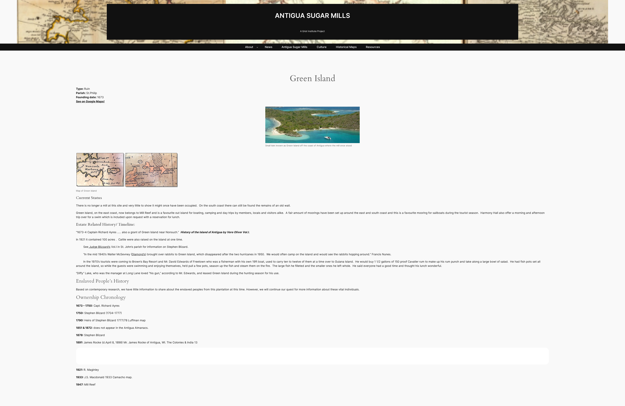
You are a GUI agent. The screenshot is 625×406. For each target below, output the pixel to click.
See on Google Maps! (90, 101)
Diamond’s (138, 254)
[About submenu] (257, 47)
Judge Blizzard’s (99, 246)
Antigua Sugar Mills (312, 16)
